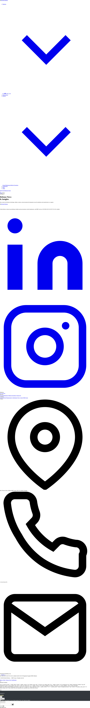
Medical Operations (14, 185)
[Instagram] (45, 391)
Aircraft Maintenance (6, 185)
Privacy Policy (3, 680)
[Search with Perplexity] (3, 706)
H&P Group (25, 397)
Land (3, 393)
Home (1, 192)
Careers (21, 397)
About (3, 188)
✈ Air (3, 93)
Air (0, 393)
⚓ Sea (9, 93)
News (3, 187)
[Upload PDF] (0, 706)
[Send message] (12, 705)
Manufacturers (5, 95)
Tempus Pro (18, 395)
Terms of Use (8, 680)
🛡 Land (6, 93)
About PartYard (3, 397)
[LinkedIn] (45, 300)
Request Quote (8, 190)
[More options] (1, 697)
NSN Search (2, 190)
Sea (4, 393)
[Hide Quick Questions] (1, 702)
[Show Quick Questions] (4, 702)
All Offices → (3, 674)
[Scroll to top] (0, 681)
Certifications (5, 186)
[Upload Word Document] (1, 706)
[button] (45, 707)
